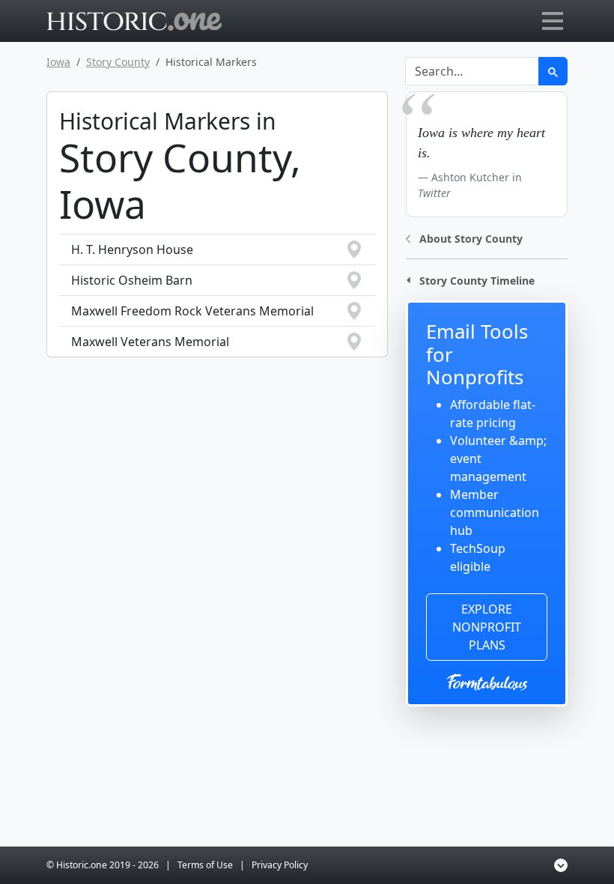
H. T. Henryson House (132, 249)
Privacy (280, 865)
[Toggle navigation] (553, 21)
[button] (464, 237)
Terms (205, 865)
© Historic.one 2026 (102, 865)
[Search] (553, 71)
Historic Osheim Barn (131, 280)
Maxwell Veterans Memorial (150, 341)
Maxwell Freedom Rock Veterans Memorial (192, 311)
